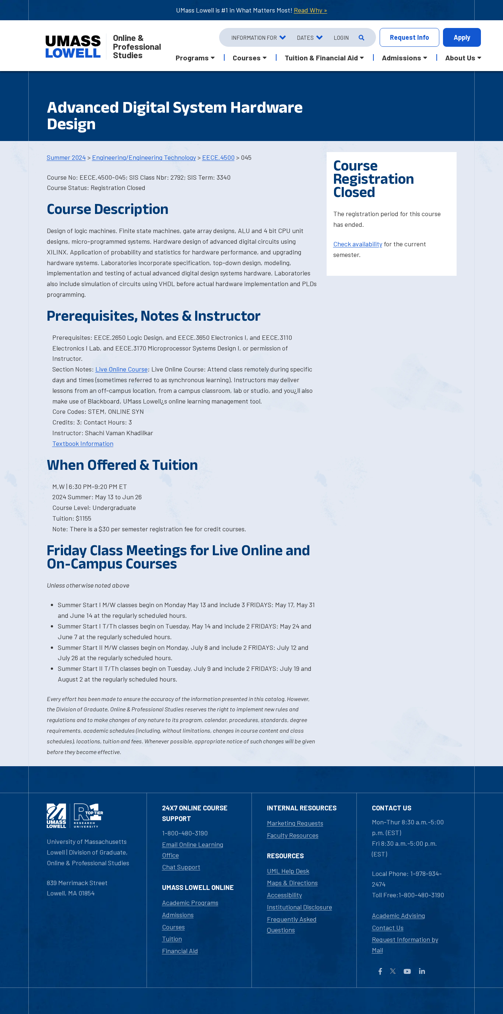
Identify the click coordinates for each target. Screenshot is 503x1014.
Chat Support (181, 867)
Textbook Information (82, 443)
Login (341, 37)
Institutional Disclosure (299, 907)
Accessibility (284, 895)
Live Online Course (121, 369)
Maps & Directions (292, 883)
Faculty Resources (293, 835)
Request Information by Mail (405, 944)
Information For (254, 37)
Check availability (357, 244)
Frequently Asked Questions (292, 924)
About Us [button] (460, 57)
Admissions (178, 915)
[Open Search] (360, 37)
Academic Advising (398, 915)
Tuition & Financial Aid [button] (321, 57)
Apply (462, 37)
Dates (305, 37)
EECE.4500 (218, 157)
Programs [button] (192, 57)
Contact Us (388, 927)
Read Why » (310, 10)
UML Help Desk (288, 871)
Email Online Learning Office (192, 849)
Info (409, 37)
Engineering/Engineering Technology (144, 157)
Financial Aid (180, 951)
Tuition (172, 938)
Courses (173, 927)
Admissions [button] (401, 57)
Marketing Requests (295, 823)
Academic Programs (190, 902)
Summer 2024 (66, 157)
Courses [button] (247, 57)
